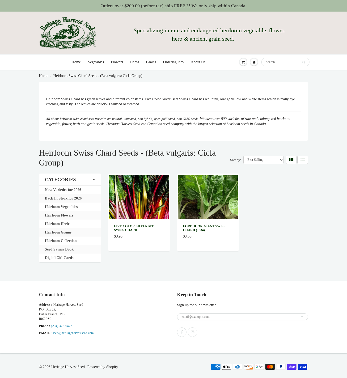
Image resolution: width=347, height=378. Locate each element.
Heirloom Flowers (59, 215)
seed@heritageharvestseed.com (73, 333)
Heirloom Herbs (57, 224)
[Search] (303, 62)
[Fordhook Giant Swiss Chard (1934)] (208, 196)
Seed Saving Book (59, 249)
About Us (198, 62)
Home (76, 62)
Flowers (117, 62)
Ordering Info (173, 62)
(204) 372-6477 (61, 326)
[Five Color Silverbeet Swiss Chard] (139, 196)
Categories (60, 179)
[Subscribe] (302, 316)
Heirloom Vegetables (61, 207)
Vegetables (96, 62)
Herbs (134, 62)
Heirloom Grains (58, 232)
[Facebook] (181, 332)
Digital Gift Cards (59, 258)
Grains (151, 62)
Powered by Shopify (102, 367)
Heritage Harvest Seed (68, 367)
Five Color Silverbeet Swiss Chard (135, 228)
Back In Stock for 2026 (63, 198)
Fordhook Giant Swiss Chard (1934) (204, 228)
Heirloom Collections (61, 241)
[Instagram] (192, 332)
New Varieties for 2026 (63, 190)
